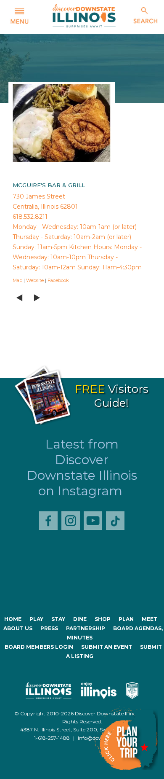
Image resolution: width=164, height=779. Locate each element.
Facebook (58, 280)
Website (35, 280)
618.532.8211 (30, 216)
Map (17, 280)
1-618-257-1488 (52, 738)
